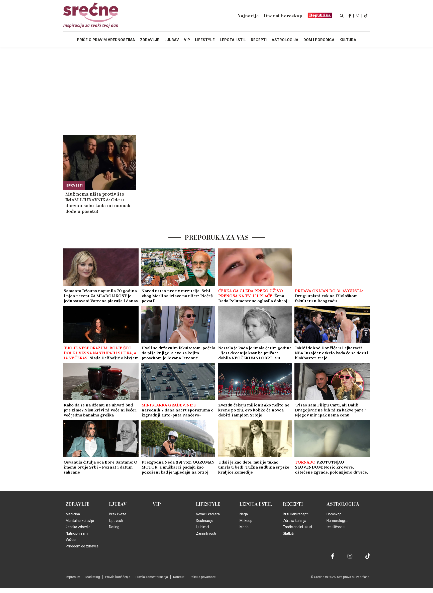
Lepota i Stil (256, 504)
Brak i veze (117, 514)
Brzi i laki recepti (295, 514)
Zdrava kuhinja (294, 521)
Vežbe (71, 540)
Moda (244, 527)
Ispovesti (74, 185)
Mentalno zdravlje (80, 521)
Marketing (92, 577)
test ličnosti (336, 527)
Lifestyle (208, 504)
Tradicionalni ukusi (297, 527)
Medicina (73, 514)
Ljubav (118, 504)
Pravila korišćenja (117, 577)
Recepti (293, 504)
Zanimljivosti (206, 533)
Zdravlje (77, 504)
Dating (114, 527)
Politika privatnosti (203, 577)
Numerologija (337, 521)
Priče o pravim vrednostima (106, 40)
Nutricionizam (77, 533)
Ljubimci (202, 527)
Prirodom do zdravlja (82, 546)
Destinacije (204, 521)
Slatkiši (288, 533)
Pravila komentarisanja (152, 577)
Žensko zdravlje (78, 527)
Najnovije (248, 16)
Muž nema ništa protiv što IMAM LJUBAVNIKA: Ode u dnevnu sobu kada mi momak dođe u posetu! (98, 202)
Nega (244, 514)
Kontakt (178, 577)
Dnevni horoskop (283, 16)
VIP (157, 504)
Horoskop (334, 514)
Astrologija (343, 504)
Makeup (246, 521)
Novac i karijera (208, 514)
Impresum (73, 577)
